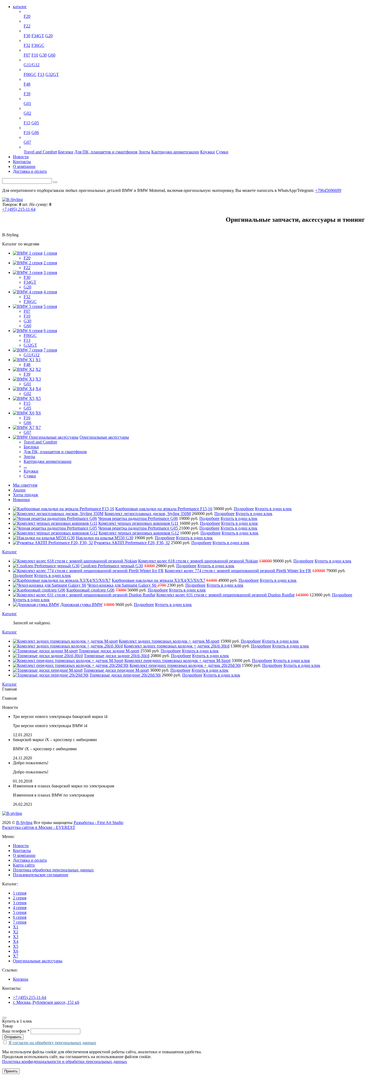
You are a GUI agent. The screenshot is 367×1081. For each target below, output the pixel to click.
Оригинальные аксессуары (48, 147)
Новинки (21, 499)
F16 (27, 132)
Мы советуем (25, 485)
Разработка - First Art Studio (98, 822)
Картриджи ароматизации (175, 152)
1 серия (30, 11)
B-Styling (24, 822)
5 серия (30, 50)
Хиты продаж (25, 494)
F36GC (37, 45)
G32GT (52, 74)
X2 (26, 89)
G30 (43, 55)
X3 (26, 98)
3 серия (30, 31)
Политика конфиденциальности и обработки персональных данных (64, 1061)
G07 (27, 142)
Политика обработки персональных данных (53, 870)
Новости (21, 156)
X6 (26, 127)
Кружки (207, 152)
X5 (26, 118)
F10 (34, 55)
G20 (49, 35)
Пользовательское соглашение (40, 874)
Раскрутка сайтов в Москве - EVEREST (38, 827)
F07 (27, 55)
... (25, 466)
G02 (27, 113)
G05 (35, 123)
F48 (27, 84)
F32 (27, 45)
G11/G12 (31, 64)
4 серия (30, 40)
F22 (27, 26)
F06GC (30, 74)
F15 (27, 123)
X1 (26, 79)
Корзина (20, 979)
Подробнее (244, 508)
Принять (11, 1071)
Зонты (144, 152)
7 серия (30, 60)
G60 (51, 55)
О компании (24, 166)
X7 (26, 137)
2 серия (30, 21)
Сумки (222, 152)
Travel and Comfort (40, 152)
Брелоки (65, 152)
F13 (41, 74)
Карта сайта (24, 865)
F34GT (37, 35)
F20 (27, 16)
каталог (20, 6)
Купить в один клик (273, 508)
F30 (27, 35)
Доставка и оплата (30, 171)
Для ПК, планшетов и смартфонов (106, 152)
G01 (27, 103)
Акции (19, 490)
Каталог (9, 552)
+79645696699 (328, 190)
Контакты (22, 161)
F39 (27, 93)
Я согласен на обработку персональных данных (52, 1042)
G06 (35, 132)
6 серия (30, 69)
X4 (26, 108)
